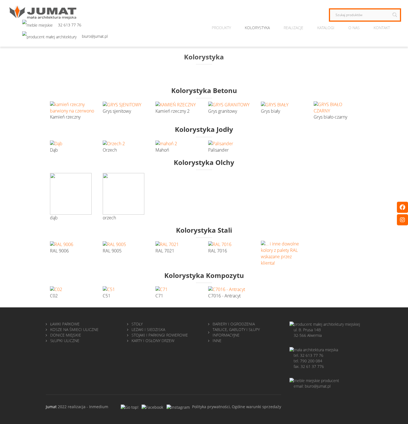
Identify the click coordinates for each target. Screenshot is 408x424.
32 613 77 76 (69, 24)
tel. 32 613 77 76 (308, 355)
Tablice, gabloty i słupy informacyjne (236, 332)
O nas (354, 27)
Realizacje (293, 27)
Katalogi (325, 27)
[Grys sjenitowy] (122, 104)
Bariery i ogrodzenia (234, 324)
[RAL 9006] (61, 244)
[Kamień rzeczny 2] (175, 104)
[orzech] (123, 193)
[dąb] (71, 193)
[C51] (109, 289)
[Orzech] (114, 143)
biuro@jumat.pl (95, 36)
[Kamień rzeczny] (72, 107)
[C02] (56, 289)
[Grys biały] (274, 104)
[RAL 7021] (167, 244)
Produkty (221, 27)
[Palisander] (220, 143)
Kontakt (382, 27)
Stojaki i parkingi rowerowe (160, 335)
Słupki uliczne (64, 340)
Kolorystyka (257, 27)
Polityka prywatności (211, 406)
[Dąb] (56, 143)
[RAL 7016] (219, 244)
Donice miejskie (65, 335)
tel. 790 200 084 (308, 360)
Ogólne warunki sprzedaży (256, 406)
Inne (217, 340)
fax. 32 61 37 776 (309, 366)
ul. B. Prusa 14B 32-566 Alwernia (308, 332)
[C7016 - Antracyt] (226, 289)
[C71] (161, 289)
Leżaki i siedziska (148, 329)
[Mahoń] (166, 143)
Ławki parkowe (65, 324)
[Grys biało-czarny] (336, 107)
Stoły (137, 324)
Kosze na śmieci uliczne (74, 329)
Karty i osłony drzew (153, 340)
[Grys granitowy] (229, 104)
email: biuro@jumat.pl (312, 386)
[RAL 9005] (114, 244)
